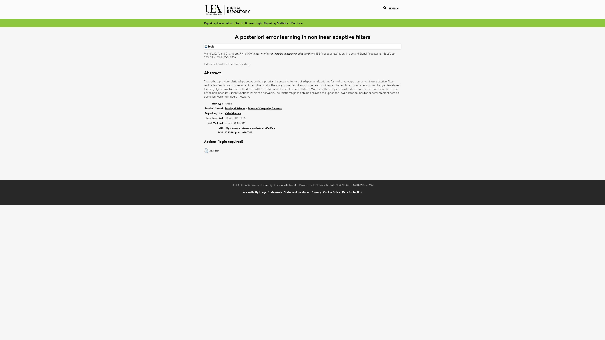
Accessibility (251, 192)
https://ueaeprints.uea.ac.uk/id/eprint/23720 (250, 127)
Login (259, 23)
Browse (249, 23)
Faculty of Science (235, 108)
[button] (206, 150)
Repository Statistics (276, 23)
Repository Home (214, 23)
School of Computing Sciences (265, 108)
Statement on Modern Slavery (302, 192)
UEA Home (296, 23)
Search (239, 23)
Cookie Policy (331, 192)
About (229, 23)
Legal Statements (271, 192)
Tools (210, 46)
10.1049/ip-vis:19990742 (238, 132)
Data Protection (352, 192)
